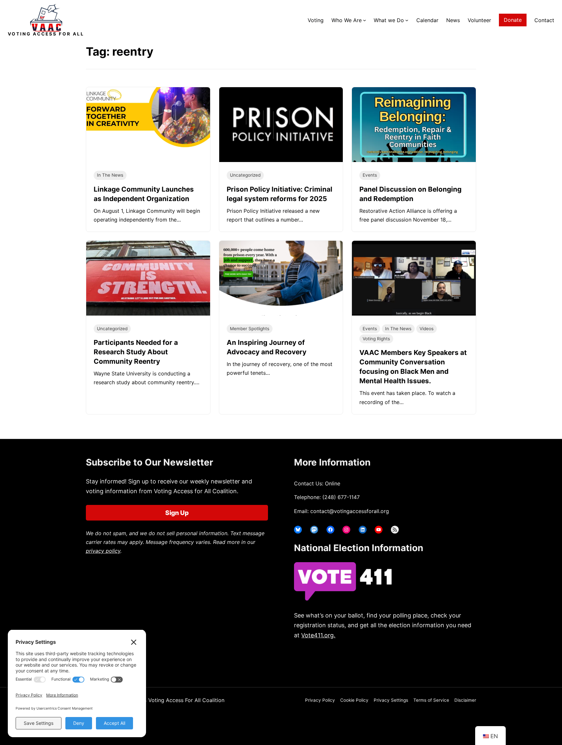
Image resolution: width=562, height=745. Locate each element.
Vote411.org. (318, 635)
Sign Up (177, 513)
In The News (110, 175)
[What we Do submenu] (406, 20)
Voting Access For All (46, 33)
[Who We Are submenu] (364, 20)
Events (370, 175)
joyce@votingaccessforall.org (400, 660)
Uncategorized (245, 175)
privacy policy (103, 551)
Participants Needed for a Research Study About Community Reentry (136, 351)
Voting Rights (376, 338)
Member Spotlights (249, 328)
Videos (427, 328)
